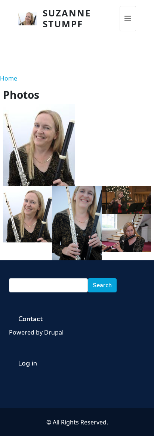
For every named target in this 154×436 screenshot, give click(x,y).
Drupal (54, 332)
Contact (30, 318)
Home (8, 78)
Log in (27, 363)
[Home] (30, 18)
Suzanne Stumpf (67, 18)
